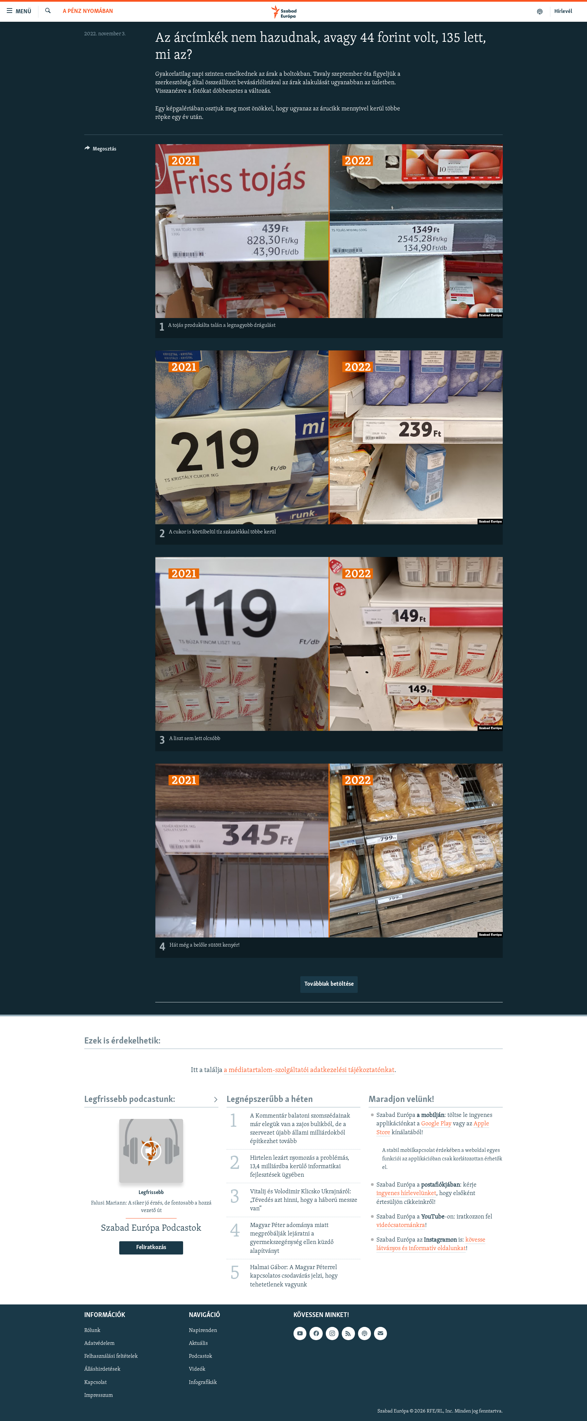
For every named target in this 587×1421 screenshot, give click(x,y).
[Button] (101, 150)
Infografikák (203, 1382)
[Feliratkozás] (380, 1333)
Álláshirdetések (102, 1369)
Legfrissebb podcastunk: (129, 1099)
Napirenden (203, 1330)
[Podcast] (364, 1333)
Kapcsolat (95, 1382)
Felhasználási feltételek (111, 1356)
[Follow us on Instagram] (332, 1333)
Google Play (436, 1124)
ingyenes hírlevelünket (406, 1194)
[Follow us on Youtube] (300, 1333)
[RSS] (348, 1333)
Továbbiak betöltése (329, 984)
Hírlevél (563, 11)
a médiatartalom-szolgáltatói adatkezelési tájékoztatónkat (309, 1070)
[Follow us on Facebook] (315, 1333)
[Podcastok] (540, 11)
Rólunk (92, 1330)
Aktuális (198, 1343)
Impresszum (98, 1395)
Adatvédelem (99, 1343)
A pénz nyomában (88, 11)
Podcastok (200, 1356)
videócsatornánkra (400, 1226)
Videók (197, 1369)
